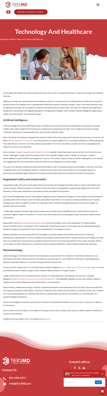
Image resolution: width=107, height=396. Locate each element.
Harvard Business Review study (32, 223)
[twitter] (79, 368)
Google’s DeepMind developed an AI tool (32, 152)
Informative (27, 39)
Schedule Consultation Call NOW (30, 12)
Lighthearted (37, 39)
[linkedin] (84, 368)
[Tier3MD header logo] (16, 2)
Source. (47, 319)
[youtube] (8, 12)
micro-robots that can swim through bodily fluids (80, 267)
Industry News (15, 39)
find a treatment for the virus (21, 140)
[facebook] (75, 368)
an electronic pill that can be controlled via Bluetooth (33, 279)
